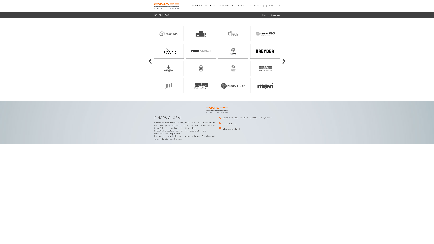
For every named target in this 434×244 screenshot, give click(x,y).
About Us (196, 6)
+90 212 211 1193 (229, 124)
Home (264, 15)
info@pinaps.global (231, 129)
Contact (255, 6)
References (226, 6)
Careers (242, 6)
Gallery (210, 6)
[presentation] (150, 56)
